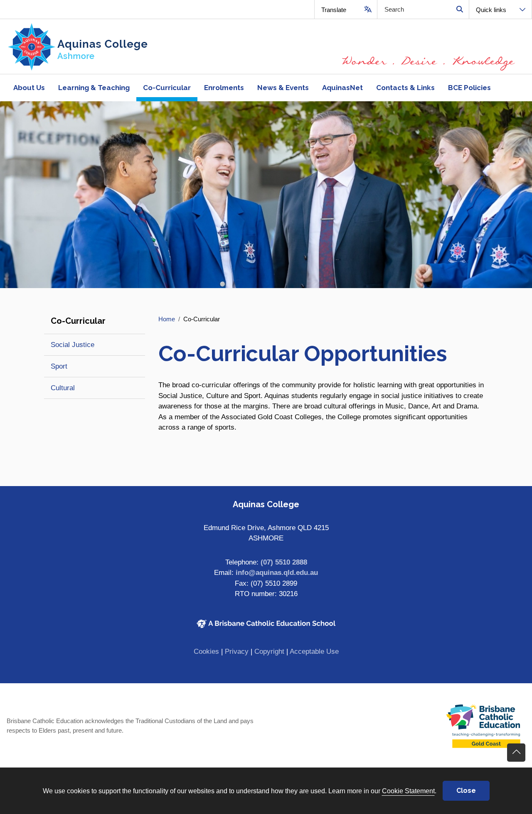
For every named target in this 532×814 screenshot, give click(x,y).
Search (459, 9)
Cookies (206, 651)
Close (466, 790)
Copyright (269, 651)
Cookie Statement (408, 790)
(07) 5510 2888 (284, 562)
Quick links (491, 9)
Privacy (237, 651)
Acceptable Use (314, 651)
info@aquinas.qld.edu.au (277, 573)
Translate (333, 9)
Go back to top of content (516, 752)
